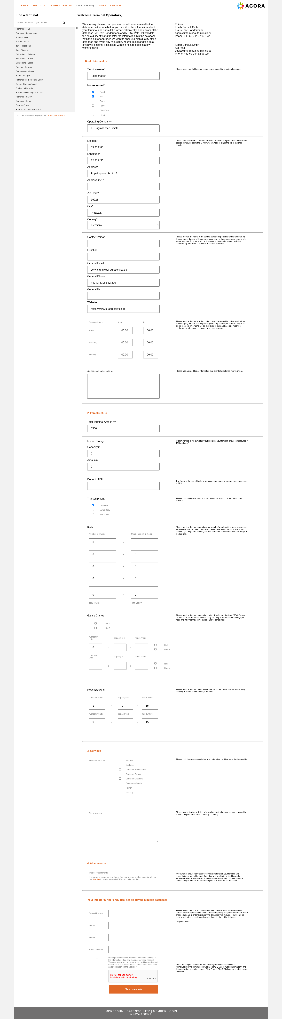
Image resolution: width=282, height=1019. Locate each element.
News (102, 5)
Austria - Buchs (22, 41)
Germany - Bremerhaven (27, 33)
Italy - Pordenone (23, 46)
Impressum (114, 1011)
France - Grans (22, 105)
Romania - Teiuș (23, 29)
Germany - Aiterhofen (25, 71)
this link (96, 879)
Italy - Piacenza (22, 50)
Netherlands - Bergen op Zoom (29, 80)
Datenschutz (138, 1011)
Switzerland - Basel (24, 58)
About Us (38, 5)
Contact (115, 5)
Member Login (165, 1011)
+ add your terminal (56, 115)
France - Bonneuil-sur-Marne (28, 109)
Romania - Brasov (24, 97)
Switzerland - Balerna (25, 54)
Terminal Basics (60, 5)
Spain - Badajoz (23, 75)
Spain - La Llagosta (24, 88)
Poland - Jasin (22, 37)
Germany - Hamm (23, 101)
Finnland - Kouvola (24, 67)
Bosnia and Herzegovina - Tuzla (30, 92)
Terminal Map (85, 5)
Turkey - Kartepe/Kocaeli (27, 84)
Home (24, 5)
